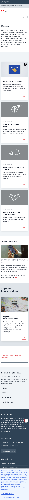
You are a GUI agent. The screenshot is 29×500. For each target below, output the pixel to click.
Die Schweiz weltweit (8, 463)
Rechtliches (4, 489)
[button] (26, 420)
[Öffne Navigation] (26, 11)
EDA (6, 11)
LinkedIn (15, 446)
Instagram (20, 442)
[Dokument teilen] (27, 17)
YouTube (6, 446)
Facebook (6, 442)
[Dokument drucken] (23, 17)
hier (16, 277)
